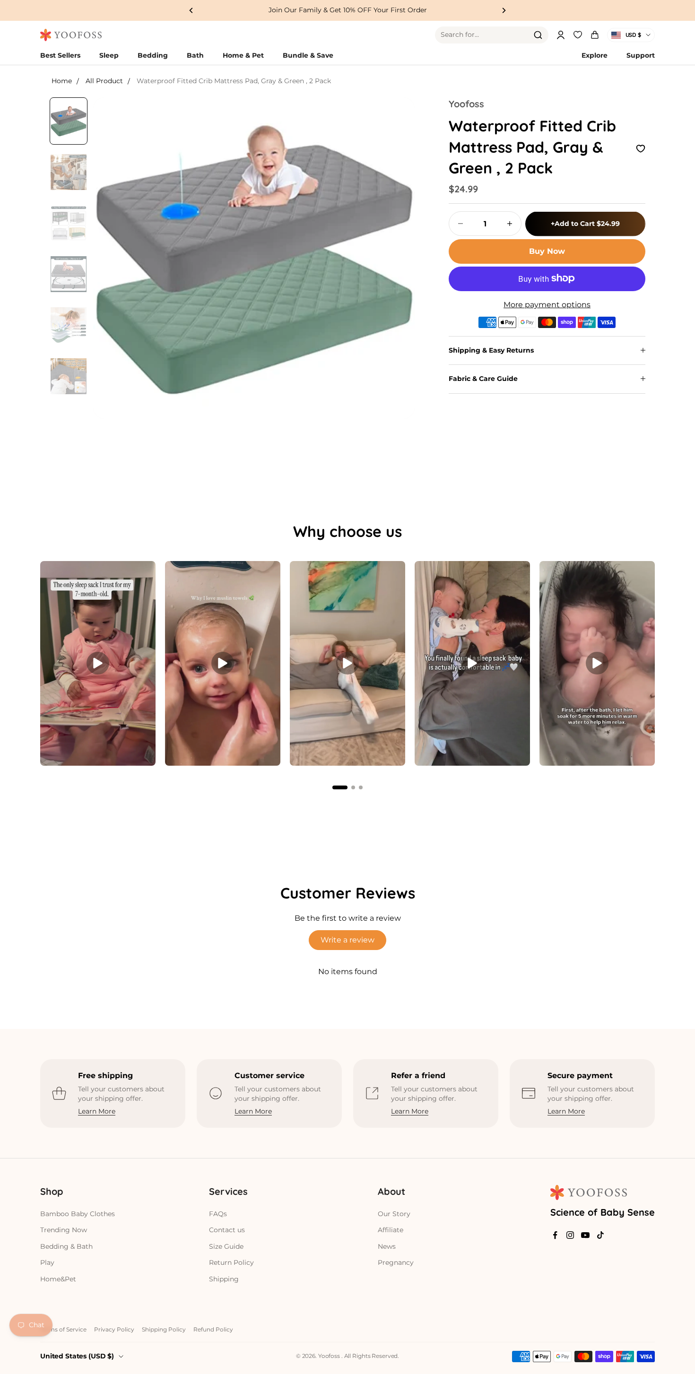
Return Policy (231, 1262)
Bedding (153, 55)
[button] (340, 787)
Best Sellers (60, 55)
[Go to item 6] (68, 376)
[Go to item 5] (68, 325)
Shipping (224, 1279)
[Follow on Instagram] (570, 1235)
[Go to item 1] (68, 121)
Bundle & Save (308, 55)
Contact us (227, 1230)
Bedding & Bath (66, 1246)
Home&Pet (58, 1279)
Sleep (109, 55)
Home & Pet (243, 55)
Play (47, 1262)
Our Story (394, 1214)
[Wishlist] (577, 33)
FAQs (218, 1214)
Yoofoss (466, 104)
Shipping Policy (164, 1329)
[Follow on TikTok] (600, 1235)
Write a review (347, 939)
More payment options (547, 304)
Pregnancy (396, 1262)
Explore (595, 55)
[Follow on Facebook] (555, 1235)
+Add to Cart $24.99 (585, 223)
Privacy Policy (114, 1329)
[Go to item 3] (68, 223)
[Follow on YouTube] (585, 1235)
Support (640, 55)
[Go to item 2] (68, 172)
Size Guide (226, 1246)
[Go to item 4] (68, 274)
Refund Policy (213, 1329)
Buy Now (547, 250)
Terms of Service (63, 1329)
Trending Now (63, 1230)
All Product (104, 81)
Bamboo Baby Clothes (77, 1214)
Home (62, 81)
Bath (195, 55)
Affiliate (390, 1230)
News (387, 1246)
